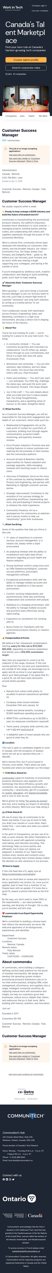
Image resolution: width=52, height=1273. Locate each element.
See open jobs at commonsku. (22, 155)
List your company (40, 10)
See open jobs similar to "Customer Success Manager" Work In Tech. (24, 159)
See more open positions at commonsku (26, 1074)
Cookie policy (32, 1099)
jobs (22, 116)
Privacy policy (20, 1099)
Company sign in (39, 5)
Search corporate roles (26, 67)
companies (11, 116)
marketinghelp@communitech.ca (26, 1251)
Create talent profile (26, 60)
